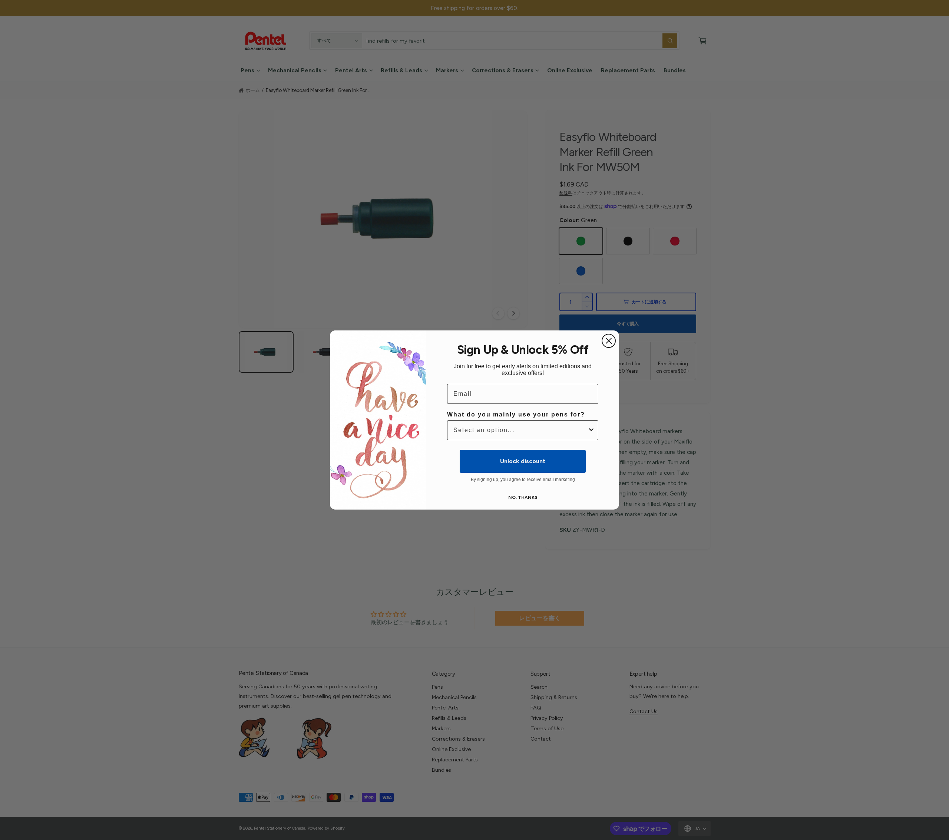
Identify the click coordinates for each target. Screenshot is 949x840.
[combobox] (520, 430)
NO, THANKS (523, 497)
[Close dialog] (608, 340)
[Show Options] (591, 430)
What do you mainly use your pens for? (516, 414)
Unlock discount (522, 461)
